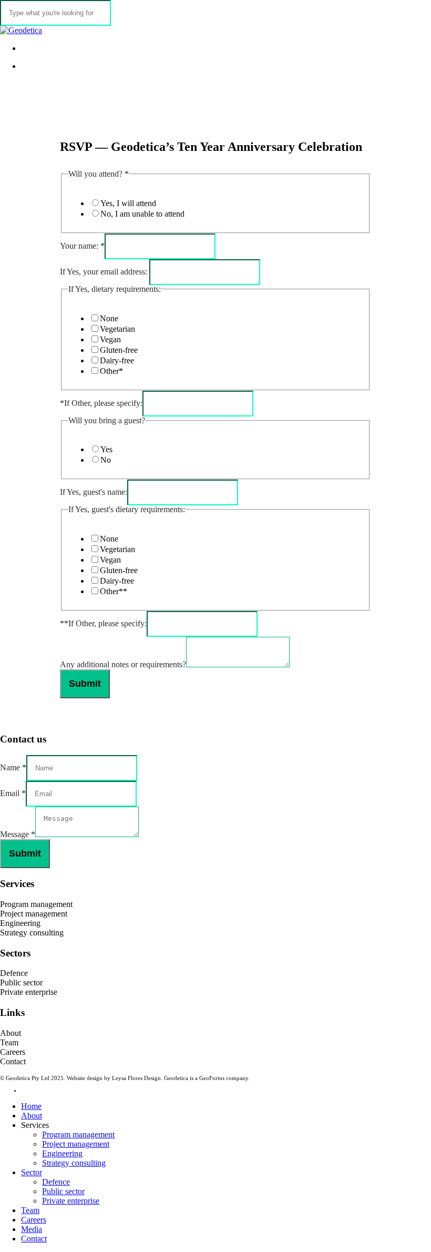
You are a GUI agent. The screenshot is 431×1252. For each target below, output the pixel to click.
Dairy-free (117, 360)
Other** (113, 591)
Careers (12, 1051)
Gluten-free (119, 349)
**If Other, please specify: (103, 623)
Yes (106, 449)
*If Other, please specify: (101, 403)
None (109, 318)
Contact (13, 1061)
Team (9, 1042)
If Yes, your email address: (104, 271)
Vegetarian (117, 328)
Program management (36, 904)
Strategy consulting (32, 932)
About (10, 1033)
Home (31, 1106)
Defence (14, 973)
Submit (85, 683)
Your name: (82, 245)
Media (31, 1229)
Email (13, 793)
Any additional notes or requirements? (123, 664)
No (105, 459)
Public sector (21, 982)
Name (13, 767)
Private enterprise (28, 992)
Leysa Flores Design (136, 1078)
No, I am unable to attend (142, 213)
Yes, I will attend (128, 203)
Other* (111, 371)
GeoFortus (211, 1078)
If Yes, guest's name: (93, 491)
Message (17, 834)
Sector (31, 1172)
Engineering (20, 923)
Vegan (110, 339)
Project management (33, 913)
